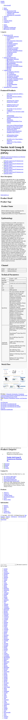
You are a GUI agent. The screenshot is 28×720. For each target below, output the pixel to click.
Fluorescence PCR (11, 10)
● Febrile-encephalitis (12, 49)
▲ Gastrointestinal (11, 74)
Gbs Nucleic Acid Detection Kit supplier (11, 406)
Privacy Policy (7, 499)
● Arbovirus (10, 53)
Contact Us (6, 22)
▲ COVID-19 (10, 73)
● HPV (8, 39)
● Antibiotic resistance (12, 43)
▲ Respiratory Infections (13, 71)
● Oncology (10, 42)
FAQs (5, 19)
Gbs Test (3, 408)
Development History (9, 496)
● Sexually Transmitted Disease (14, 50)
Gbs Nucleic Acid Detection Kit (8, 404)
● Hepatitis (9, 54)
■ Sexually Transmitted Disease (14, 66)
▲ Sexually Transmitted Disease (15, 78)
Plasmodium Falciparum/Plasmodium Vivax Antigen (14, 121)
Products (6, 9)
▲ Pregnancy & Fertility (13, 76)
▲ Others (9, 85)
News (5, 18)
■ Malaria (9, 67)
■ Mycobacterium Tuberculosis (14, 62)
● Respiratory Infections (13, 36)
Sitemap (8, 516)
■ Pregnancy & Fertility (9, 29)
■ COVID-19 (10, 60)
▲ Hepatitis (10, 83)
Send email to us (5, 195)
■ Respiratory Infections (13, 59)
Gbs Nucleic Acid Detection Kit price (10, 405)
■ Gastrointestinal (11, 63)
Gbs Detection (4, 402)
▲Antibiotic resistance (12, 80)
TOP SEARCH (22, 516)
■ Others (9, 69)
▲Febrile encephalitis (12, 77)
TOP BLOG (14, 516)
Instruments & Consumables (14, 15)
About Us (6, 16)
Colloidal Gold (10, 13)
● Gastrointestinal (11, 45)
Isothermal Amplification (13, 12)
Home (5, 8)
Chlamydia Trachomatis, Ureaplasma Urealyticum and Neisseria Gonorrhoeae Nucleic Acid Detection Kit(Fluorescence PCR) (14, 395)
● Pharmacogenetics (12, 52)
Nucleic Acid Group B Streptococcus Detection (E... (14, 459)
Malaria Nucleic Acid (12, 106)
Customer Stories (8, 20)
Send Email (3, 519)
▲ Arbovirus (10, 81)
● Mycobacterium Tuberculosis (14, 40)
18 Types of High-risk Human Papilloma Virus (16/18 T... (14, 131)
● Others (9, 56)
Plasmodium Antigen (12, 136)
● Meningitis (10, 46)
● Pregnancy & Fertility (13, 47)
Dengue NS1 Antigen (12, 102)
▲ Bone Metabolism (12, 84)
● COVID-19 (10, 38)
